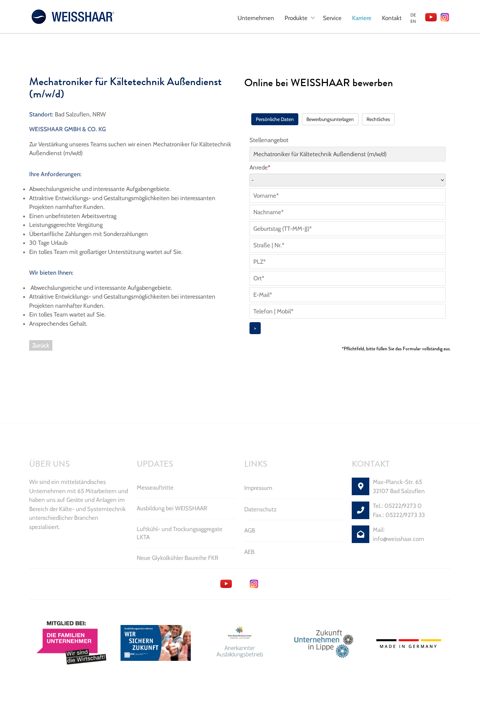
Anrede (259, 167)
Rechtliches (378, 119)
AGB (249, 530)
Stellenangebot (268, 139)
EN (413, 21)
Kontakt (392, 17)
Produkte (296, 17)
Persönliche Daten (275, 119)
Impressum (258, 487)
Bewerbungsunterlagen (330, 119)
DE (413, 15)
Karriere (361, 17)
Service (332, 17)
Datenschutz (260, 509)
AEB (249, 551)
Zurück (40, 345)
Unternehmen (256, 17)
